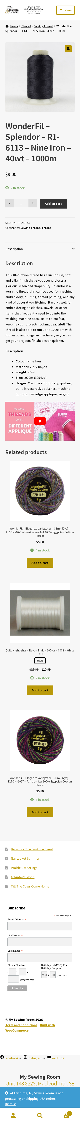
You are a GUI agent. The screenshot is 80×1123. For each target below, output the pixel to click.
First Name (15, 935)
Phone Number (16, 965)
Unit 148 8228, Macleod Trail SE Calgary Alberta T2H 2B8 (40, 1087)
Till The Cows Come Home (30, 886)
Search (40, 1116)
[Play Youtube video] (40, 421)
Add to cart (53, 203)
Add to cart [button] (40, 563)
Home (14, 26)
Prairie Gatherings (24, 868)
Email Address (16, 919)
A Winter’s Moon (22, 877)
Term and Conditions (21, 1025)
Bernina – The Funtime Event (32, 849)
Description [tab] (14, 249)
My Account (13, 1116)
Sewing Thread (43, 26)
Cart (61, 1112)
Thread (26, 26)
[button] (68, 48)
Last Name (15, 951)
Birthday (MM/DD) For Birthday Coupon (54, 967)
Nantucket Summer (25, 858)
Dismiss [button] (10, 1104)
